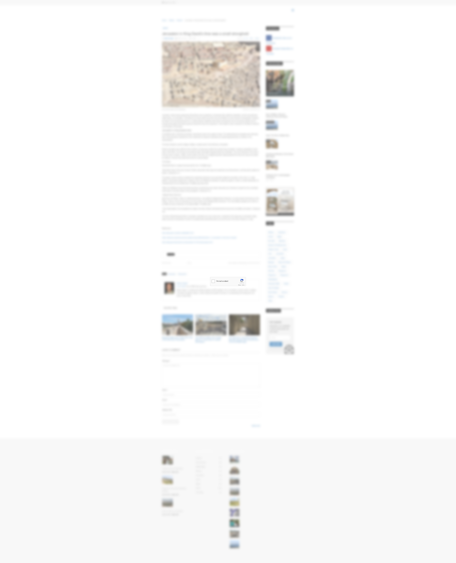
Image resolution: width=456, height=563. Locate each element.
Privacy (239, 285)
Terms (243, 285)
